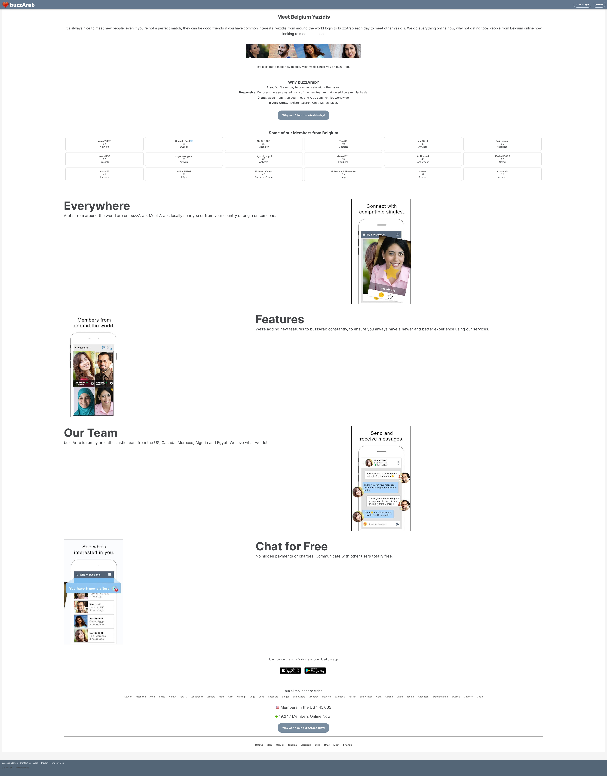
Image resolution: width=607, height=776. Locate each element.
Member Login (582, 4)
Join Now (599, 4)
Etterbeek (340, 696)
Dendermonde (440, 696)
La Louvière (299, 696)
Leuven (128, 696)
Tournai (410, 696)
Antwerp (241, 696)
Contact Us (25, 763)
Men (269, 744)
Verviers (211, 696)
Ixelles (162, 696)
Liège (252, 696)
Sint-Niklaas (366, 696)
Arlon (152, 696)
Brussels (456, 696)
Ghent (400, 696)
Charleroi (468, 696)
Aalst (230, 696)
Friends (347, 744)
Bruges (285, 696)
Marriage (305, 744)
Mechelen (141, 696)
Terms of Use (57, 763)
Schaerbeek (196, 696)
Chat (327, 744)
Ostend (389, 696)
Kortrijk (183, 696)
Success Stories (10, 763)
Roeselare (273, 696)
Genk (379, 696)
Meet (336, 744)
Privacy (44, 763)
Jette (261, 696)
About (36, 763)
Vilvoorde (314, 696)
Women (280, 744)
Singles (292, 744)
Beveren (326, 696)
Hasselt (352, 696)
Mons (221, 696)
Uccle (480, 696)
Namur (172, 696)
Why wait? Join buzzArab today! (303, 115)
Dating (259, 744)
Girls (317, 744)
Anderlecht (423, 696)
